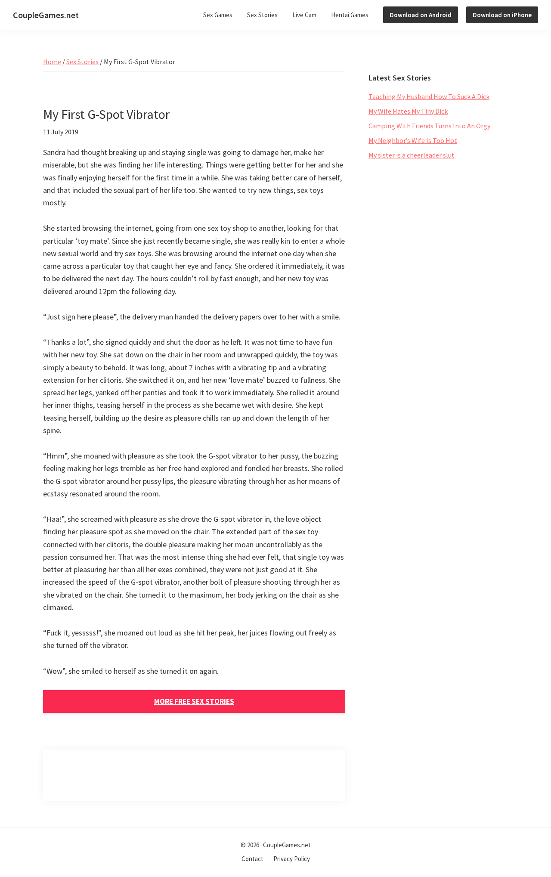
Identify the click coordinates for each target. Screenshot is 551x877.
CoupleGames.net (46, 14)
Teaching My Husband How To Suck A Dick (428, 96)
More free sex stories (194, 701)
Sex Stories (82, 61)
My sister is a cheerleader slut (411, 155)
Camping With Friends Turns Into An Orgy (429, 125)
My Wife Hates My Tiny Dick (408, 111)
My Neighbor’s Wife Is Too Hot (412, 140)
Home (52, 61)
